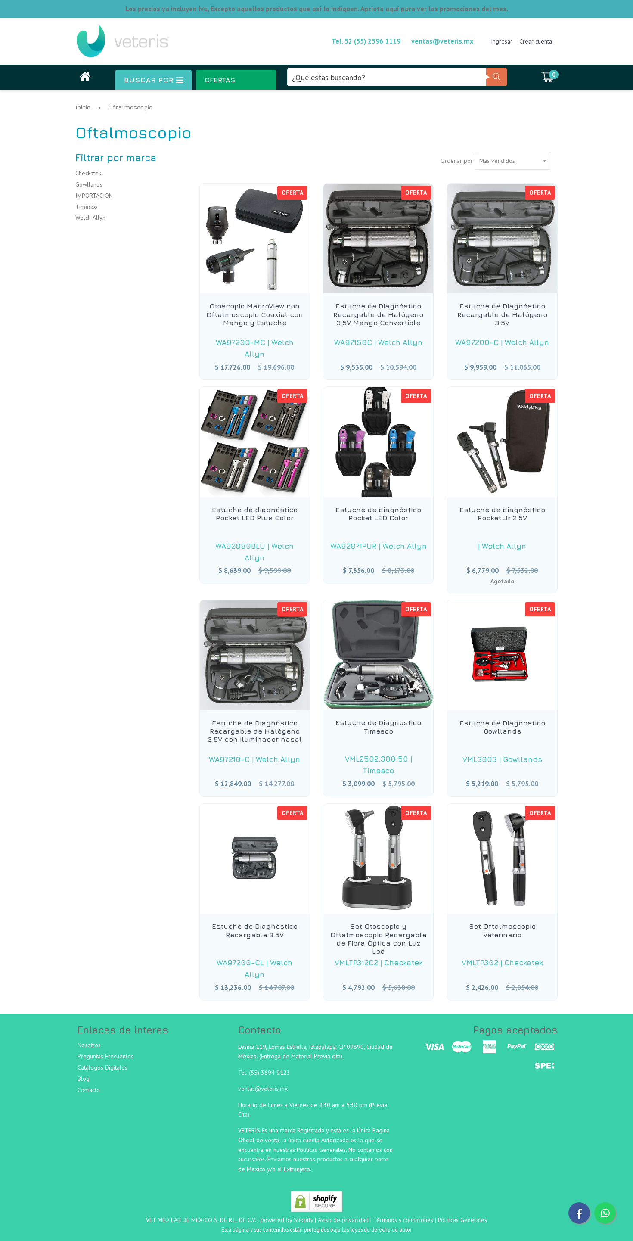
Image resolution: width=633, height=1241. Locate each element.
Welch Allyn (90, 217)
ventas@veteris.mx (442, 41)
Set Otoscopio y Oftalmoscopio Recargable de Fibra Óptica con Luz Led (378, 938)
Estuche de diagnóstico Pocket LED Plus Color (255, 514)
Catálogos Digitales (102, 1067)
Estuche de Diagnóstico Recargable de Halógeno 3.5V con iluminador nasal (255, 731)
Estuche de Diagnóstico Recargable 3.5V (255, 930)
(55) (255, 1072)
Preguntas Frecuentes (105, 1056)
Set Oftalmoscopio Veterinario (502, 930)
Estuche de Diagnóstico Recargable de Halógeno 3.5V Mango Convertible (378, 314)
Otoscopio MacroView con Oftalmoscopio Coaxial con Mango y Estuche (254, 314)
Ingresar (501, 41)
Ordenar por (457, 161)
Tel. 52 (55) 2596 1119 (366, 41)
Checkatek (88, 173)
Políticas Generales (462, 1220)
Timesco (86, 207)
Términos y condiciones (403, 1220)
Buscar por (150, 80)
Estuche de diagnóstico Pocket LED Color (378, 514)
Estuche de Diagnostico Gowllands (502, 727)
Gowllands (88, 184)
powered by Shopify (287, 1220)
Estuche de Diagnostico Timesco (378, 726)
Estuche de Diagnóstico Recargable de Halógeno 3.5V (502, 314)
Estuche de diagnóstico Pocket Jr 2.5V (502, 514)
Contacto (89, 1090)
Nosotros (89, 1045)
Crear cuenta (535, 41)
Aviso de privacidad (343, 1220)
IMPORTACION (94, 195)
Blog (84, 1078)
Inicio (82, 107)
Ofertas (220, 80)
